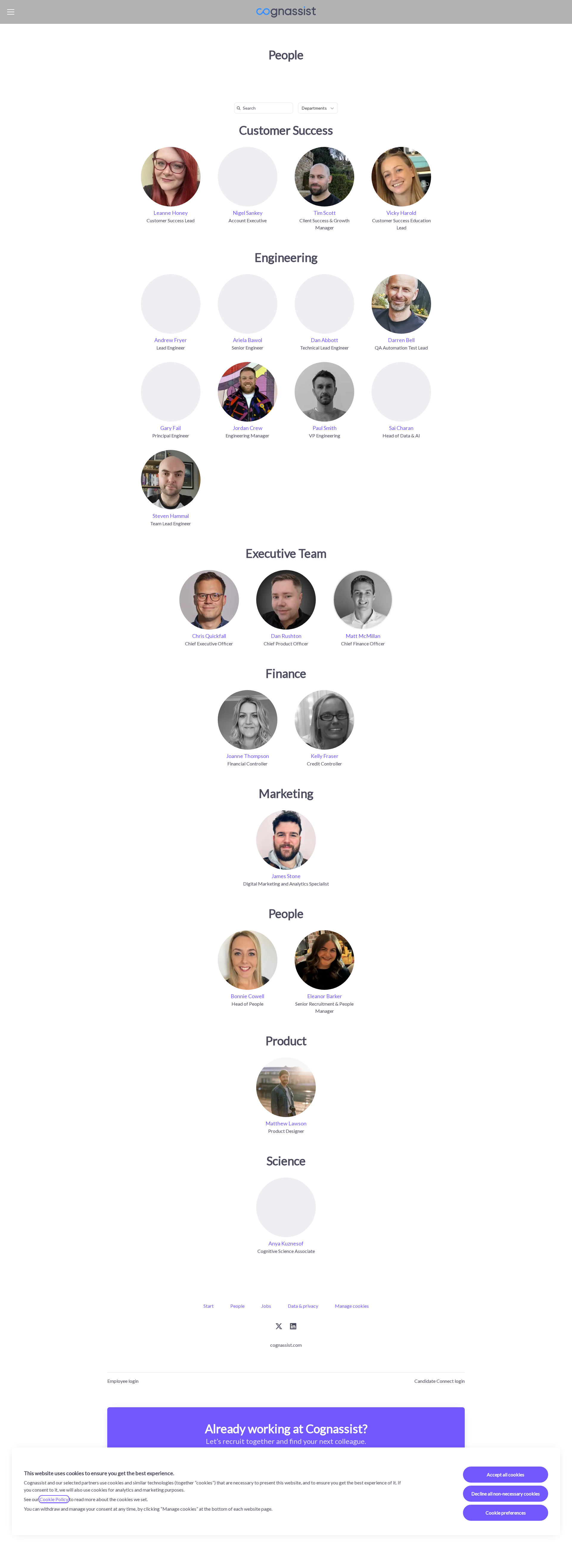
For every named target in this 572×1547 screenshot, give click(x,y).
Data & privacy (303, 1306)
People (237, 1306)
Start (208, 1306)
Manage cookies (352, 1306)
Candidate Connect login (439, 1381)
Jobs (266, 1306)
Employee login (123, 1381)
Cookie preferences (506, 1512)
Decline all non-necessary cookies (505, 1493)
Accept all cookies (505, 1474)
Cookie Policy (54, 1499)
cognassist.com (286, 1345)
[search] (264, 108)
